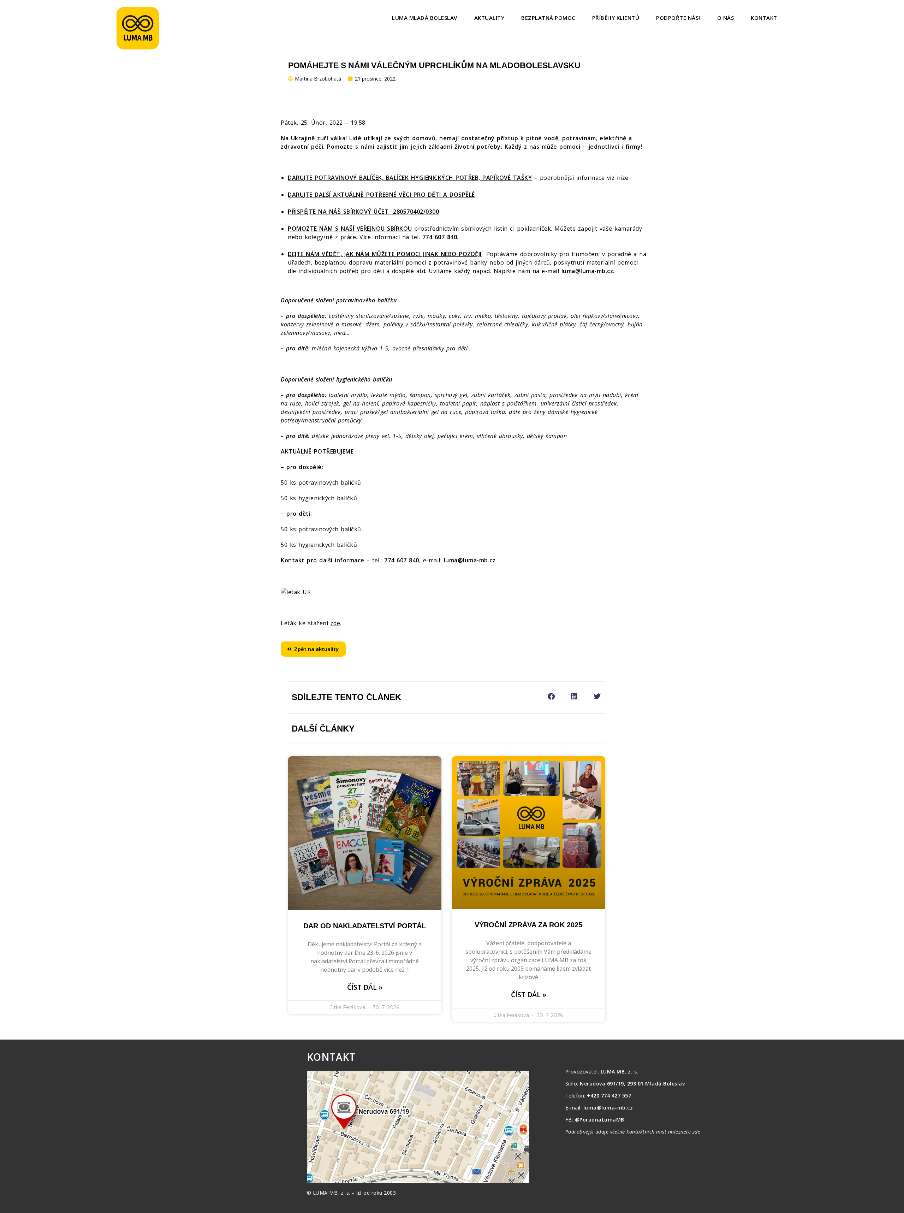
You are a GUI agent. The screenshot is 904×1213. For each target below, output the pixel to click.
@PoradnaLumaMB (599, 1119)
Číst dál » (364, 987)
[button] (551, 697)
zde (335, 623)
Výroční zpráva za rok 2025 (528, 925)
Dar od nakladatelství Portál (364, 926)
